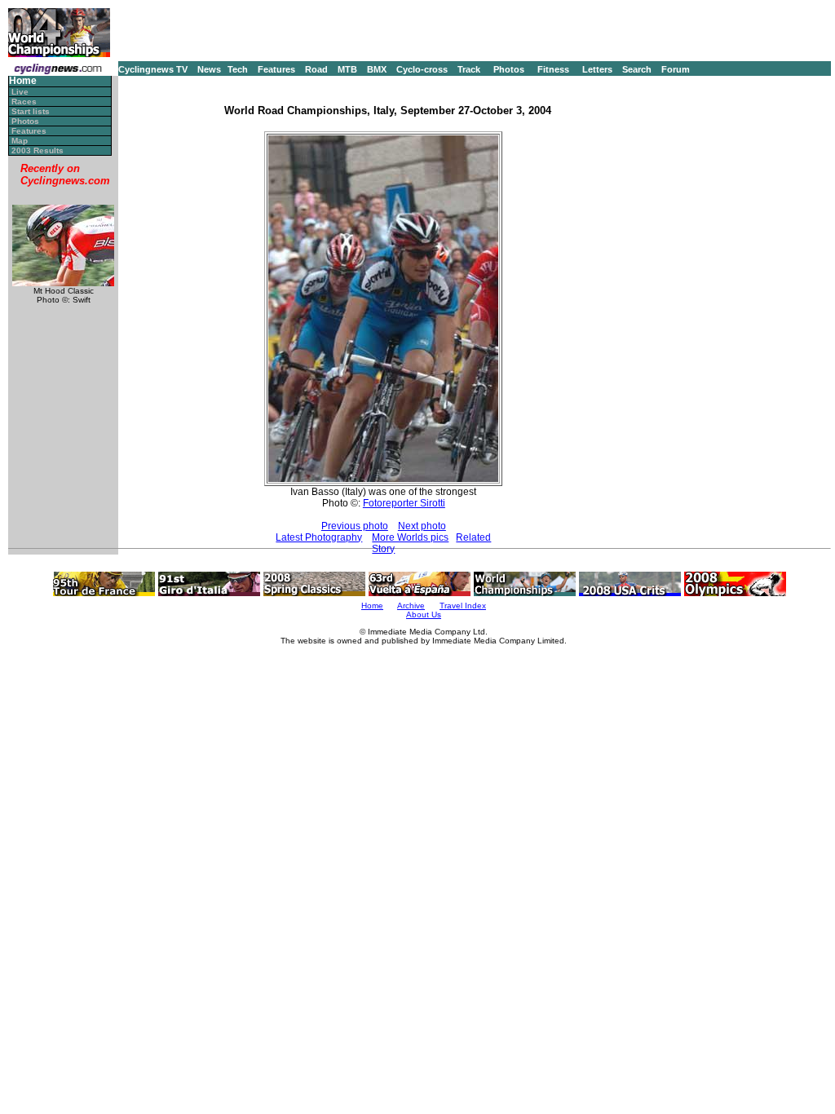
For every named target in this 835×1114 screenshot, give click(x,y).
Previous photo (354, 526)
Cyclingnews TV (153, 69)
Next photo (422, 526)
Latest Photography (319, 537)
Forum (675, 69)
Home (23, 81)
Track (468, 69)
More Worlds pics (410, 537)
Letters (597, 69)
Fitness (553, 69)
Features (276, 69)
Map (19, 140)
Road (316, 69)
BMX (377, 69)
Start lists (30, 111)
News (209, 69)
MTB (347, 69)
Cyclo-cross (422, 69)
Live (20, 91)
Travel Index (463, 605)
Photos (508, 69)
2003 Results (37, 150)
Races (24, 101)
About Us (423, 614)
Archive (411, 605)
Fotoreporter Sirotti (404, 503)
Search (637, 69)
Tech (238, 69)
